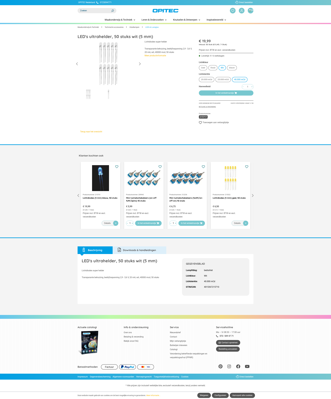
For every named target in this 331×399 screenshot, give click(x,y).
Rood (213, 68)
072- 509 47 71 (227, 336)
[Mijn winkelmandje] (250, 10)
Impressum (83, 376)
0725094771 (106, 2)
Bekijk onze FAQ (131, 341)
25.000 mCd (224, 79)
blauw (233, 68)
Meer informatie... (153, 395)
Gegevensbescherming (100, 376)
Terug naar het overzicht (91, 131)
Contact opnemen (229, 342)
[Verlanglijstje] (233, 10)
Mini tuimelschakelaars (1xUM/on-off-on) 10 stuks (186, 199)
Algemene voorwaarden (123, 376)
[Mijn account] (242, 10)
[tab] (95, 250)
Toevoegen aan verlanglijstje (216, 122)
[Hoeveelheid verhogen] (252, 87)
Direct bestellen (246, 2)
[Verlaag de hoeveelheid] (243, 87)
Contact (173, 336)
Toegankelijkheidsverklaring (166, 376)
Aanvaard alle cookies (242, 395)
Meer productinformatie (155, 55)
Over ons (128, 332)
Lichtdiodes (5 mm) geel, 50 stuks (229, 198)
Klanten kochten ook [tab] (91, 155)
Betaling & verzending (207, 107)
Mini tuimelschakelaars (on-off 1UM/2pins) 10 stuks (141, 199)
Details (107, 223)
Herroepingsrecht (144, 376)
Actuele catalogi (87, 327)
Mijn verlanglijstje (178, 341)
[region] (108, 70)
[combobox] (94, 10)
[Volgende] (140, 64)
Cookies (184, 376)
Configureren (220, 395)
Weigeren (204, 395)
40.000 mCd (239, 79)
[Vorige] (77, 64)
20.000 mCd (207, 79)
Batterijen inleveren (178, 345)
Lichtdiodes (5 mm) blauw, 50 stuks (100, 198)
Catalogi (174, 349)
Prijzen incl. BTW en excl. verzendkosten (217, 50)
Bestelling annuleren (228, 349)
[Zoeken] (112, 10)
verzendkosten (178, 385)
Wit (222, 67)
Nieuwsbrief (175, 332)
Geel (204, 68)
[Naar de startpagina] (165, 10)
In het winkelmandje (225, 93)
